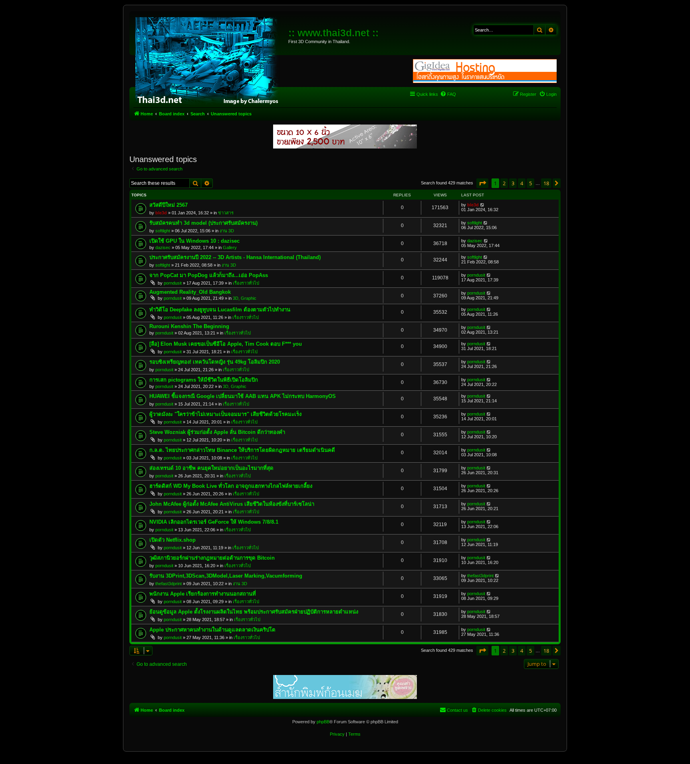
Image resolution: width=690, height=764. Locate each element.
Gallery (230, 247)
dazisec (163, 247)
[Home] (209, 60)
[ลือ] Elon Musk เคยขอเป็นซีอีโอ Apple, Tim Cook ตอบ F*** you (225, 344)
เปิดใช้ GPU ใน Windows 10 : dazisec (194, 241)
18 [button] (546, 183)
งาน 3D (227, 230)
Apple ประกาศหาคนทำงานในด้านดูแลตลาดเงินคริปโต (212, 630)
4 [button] (521, 183)
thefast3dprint (168, 583)
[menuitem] (448, 94)
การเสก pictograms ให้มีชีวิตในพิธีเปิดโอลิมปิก (203, 380)
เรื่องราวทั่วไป (246, 283)
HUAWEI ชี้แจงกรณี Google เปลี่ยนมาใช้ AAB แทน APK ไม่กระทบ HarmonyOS (242, 396)
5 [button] (530, 183)
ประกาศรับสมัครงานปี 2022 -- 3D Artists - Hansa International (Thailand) (235, 257)
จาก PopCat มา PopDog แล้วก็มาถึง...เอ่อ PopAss (208, 275)
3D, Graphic (244, 298)
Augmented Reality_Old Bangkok (190, 292)
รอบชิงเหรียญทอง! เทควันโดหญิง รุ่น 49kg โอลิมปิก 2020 (214, 362)
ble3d (161, 212)
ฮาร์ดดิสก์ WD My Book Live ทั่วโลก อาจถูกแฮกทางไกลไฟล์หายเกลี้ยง (230, 486)
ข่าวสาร (226, 212)
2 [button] (504, 183)
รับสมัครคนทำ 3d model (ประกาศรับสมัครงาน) (203, 223)
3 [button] (513, 183)
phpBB (323, 721)
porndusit (173, 283)
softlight (162, 230)
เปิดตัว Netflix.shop (172, 540)
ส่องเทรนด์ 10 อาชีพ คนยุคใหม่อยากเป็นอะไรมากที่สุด (211, 468)
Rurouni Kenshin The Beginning (189, 326)
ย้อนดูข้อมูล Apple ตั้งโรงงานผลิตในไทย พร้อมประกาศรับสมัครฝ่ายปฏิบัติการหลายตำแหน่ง (253, 612)
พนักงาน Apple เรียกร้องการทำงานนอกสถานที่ (202, 594)
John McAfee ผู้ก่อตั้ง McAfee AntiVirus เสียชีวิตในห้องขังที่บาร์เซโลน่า (231, 504)
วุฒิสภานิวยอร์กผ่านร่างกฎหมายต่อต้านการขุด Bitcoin (212, 558)
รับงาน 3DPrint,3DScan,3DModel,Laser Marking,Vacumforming (225, 576)
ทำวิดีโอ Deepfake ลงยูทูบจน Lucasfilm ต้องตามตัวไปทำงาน (219, 310)
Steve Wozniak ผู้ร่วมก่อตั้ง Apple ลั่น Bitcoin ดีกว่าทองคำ (217, 432)
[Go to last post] (482, 204)
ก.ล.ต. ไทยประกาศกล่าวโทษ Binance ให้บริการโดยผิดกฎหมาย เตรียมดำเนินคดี (242, 450)
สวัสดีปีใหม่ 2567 (168, 205)
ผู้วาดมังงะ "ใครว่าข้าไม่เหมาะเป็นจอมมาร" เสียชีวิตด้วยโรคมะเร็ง (225, 414)
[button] (482, 183)
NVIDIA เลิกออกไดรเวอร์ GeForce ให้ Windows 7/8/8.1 (213, 522)
